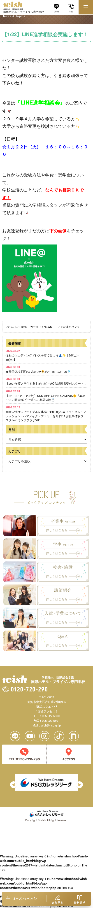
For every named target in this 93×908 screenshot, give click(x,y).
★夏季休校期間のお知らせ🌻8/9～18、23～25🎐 (38, 369)
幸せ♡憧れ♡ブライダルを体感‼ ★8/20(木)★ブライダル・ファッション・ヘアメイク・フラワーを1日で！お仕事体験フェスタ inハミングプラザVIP (46, 413)
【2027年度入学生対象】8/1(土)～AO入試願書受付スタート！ (46, 381)
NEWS (48, 326)
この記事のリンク (69, 326)
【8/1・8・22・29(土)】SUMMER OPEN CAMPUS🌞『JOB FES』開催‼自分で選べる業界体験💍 (45, 395)
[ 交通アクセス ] (46, 711)
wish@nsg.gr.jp (51, 725)
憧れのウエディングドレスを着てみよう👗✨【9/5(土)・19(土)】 (43, 355)
